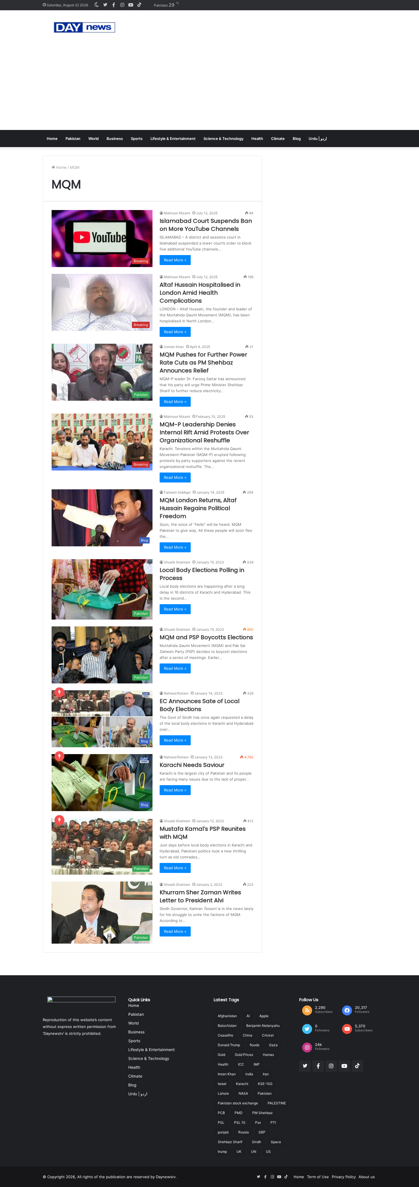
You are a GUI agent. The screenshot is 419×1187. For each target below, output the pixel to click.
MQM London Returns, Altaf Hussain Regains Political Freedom (198, 508)
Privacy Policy (344, 1176)
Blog (297, 138)
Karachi (242, 1084)
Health (257, 138)
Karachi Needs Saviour (192, 765)
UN (253, 1151)
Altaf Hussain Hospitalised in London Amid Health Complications (200, 293)
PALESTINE (277, 1103)
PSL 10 (239, 1122)
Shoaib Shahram (177, 562)
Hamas (268, 1054)
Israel (222, 1084)
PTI (273, 1122)
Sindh (256, 1142)
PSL (221, 1122)
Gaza (273, 1045)
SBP (262, 1132)
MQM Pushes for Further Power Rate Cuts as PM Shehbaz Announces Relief (203, 362)
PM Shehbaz (262, 1113)
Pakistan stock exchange (238, 1103)
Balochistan (227, 1025)
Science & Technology (223, 138)
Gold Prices (244, 1054)
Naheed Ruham (176, 693)
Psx (258, 1122)
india (249, 1074)
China (247, 1035)
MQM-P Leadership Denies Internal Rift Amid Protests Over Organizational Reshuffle (204, 432)
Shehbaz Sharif (230, 1142)
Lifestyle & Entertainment (173, 138)
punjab (223, 1132)
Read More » (175, 260)
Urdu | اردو (318, 138)
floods (254, 1045)
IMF (257, 1064)
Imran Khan (227, 1074)
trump (222, 1151)
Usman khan (174, 347)
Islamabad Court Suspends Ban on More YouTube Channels (206, 225)
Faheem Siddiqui (177, 492)
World (93, 138)
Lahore (223, 1093)
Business (115, 138)
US (268, 1151)
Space (276, 1142)
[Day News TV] (84, 27)
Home (52, 138)
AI (248, 1016)
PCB (221, 1113)
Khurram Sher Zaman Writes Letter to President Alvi (200, 896)
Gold (221, 1054)
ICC (241, 1064)
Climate (278, 138)
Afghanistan (227, 1016)
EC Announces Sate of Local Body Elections (199, 705)
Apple (264, 1016)
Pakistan (73, 138)
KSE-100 (265, 1084)
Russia (243, 1132)
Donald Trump (229, 1045)
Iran (266, 1074)
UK (239, 1151)
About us (367, 1176)
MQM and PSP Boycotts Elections (206, 637)
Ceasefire (225, 1035)
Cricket (268, 1035)
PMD (239, 1113)
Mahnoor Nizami (177, 213)
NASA (243, 1093)
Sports (137, 138)
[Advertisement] (209, 87)
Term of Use (318, 1176)
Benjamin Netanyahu (263, 1025)
